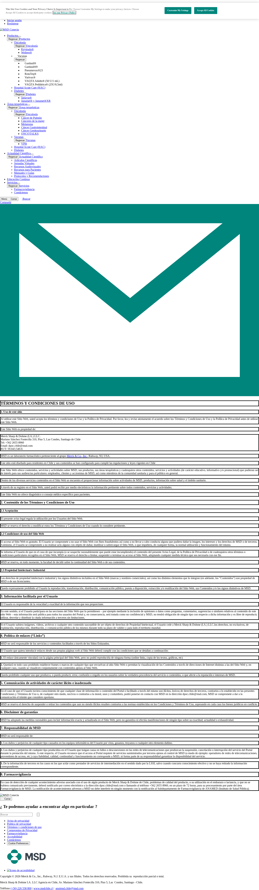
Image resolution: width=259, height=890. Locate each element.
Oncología (32, 45)
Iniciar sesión (14, 20)
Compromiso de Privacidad (22, 830)
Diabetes (31, 94)
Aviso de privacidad (18, 820)
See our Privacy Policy (64, 12)
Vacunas (30, 140)
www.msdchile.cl (43, 888)
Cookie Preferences (18, 843)
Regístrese (12, 23)
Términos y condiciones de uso (24, 827)
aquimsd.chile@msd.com (70, 888)
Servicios (24, 185)
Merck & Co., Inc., (77, 455)
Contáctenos (14, 839)
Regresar (13, 39)
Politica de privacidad (19, 823)
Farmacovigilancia (17, 833)
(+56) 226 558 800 (21, 888)
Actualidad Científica (31, 156)
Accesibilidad (14, 836)
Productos (24, 38)
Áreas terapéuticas (29, 107)
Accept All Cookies (205, 10)
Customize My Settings (178, 10)
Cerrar (7, 799)
